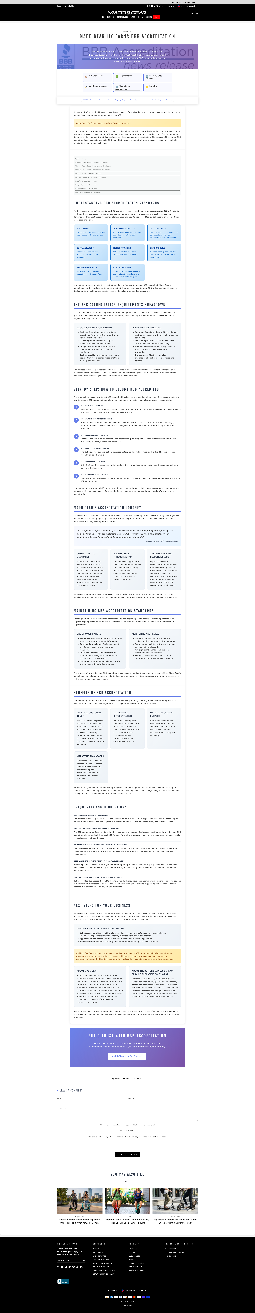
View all (127, 1181)
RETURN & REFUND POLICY (104, 1274)
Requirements (123, 76)
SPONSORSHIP (171, 1256)
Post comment (127, 1130)
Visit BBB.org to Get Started (127, 1056)
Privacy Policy (138, 1137)
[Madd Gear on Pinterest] (73, 1266)
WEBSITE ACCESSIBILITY (139, 1270)
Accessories (147, 17)
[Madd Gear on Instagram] (58, 1266)
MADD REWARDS (99, 1256)
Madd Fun (135, 17)
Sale (156, 17)
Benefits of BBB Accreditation (86, 181)
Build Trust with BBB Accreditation (88, 192)
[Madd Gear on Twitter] (69, 1266)
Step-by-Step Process (154, 77)
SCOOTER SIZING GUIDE (102, 1263)
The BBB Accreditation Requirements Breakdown (93, 166)
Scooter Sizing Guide (65, 6)
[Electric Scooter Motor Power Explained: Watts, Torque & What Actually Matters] (79, 1201)
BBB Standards (94, 76)
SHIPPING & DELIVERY (102, 1260)
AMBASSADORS (135, 1256)
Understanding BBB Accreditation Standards (91, 162)
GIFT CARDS (98, 1252)
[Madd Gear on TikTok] (77, 1266)
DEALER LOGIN (171, 1249)
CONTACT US (134, 1252)
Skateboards (122, 17)
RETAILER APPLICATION (174, 1252)
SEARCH (96, 1249)
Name (60, 1098)
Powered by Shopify (127, 1305)
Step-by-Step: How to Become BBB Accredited (92, 170)
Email (131, 1098)
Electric (110, 17)
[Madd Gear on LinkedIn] (81, 1266)
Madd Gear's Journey (97, 86)
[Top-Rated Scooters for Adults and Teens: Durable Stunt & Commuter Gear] (175, 1201)
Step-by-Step (120, 100)
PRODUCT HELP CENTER (103, 1267)
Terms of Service (154, 1137)
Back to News (129, 1155)
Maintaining (156, 100)
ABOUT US (133, 1249)
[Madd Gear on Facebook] (62, 1266)
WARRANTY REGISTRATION (104, 1270)
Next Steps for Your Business (86, 188)
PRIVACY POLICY (135, 1267)
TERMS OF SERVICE (137, 1263)
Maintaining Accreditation (122, 87)
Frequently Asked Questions (85, 185)
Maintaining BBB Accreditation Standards (90, 177)
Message (62, 1109)
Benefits (151, 86)
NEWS (131, 1260)
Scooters (100, 17)
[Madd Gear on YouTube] (66, 1266)
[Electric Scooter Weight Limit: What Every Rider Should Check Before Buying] (127, 1201)
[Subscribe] (83, 1260)
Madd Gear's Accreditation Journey (88, 173)
